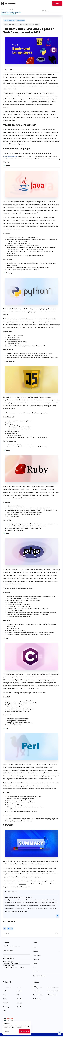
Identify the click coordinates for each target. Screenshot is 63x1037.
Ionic (4, 995)
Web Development (53, 987)
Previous (6, 933)
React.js (19, 999)
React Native (7, 987)
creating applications (10, 156)
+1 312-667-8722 (8, 951)
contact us (22, 884)
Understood (23, 1031)
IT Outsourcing (37, 995)
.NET (4, 1011)
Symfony (6, 1007)
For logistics (37, 955)
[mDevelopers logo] (8, 3)
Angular (19, 1007)
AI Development (52, 995)
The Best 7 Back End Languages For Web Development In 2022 (11, 13)
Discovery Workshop (53, 991)
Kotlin (5, 991)
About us (36, 959)
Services (35, 951)
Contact (36, 971)
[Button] (57, 916)
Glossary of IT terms (39, 976)
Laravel (5, 1003)
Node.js (19, 1003)
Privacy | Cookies (7, 1035)
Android (19, 991)
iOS (18, 995)
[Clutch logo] (16, 1019)
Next (56, 933)
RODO (35, 963)
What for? (8, 1031)
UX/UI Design (37, 991)
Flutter (19, 987)
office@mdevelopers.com (11, 946)
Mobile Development (37, 987)
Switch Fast (36, 999)
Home (2, 9)
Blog (9, 9)
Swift (4, 999)
